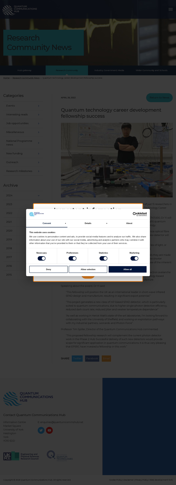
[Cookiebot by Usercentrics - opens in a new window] (135, 214)
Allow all (127, 269)
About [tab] (129, 223)
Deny (48, 269)
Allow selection (88, 269)
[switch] (72, 258)
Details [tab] (88, 223)
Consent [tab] (47, 223)
